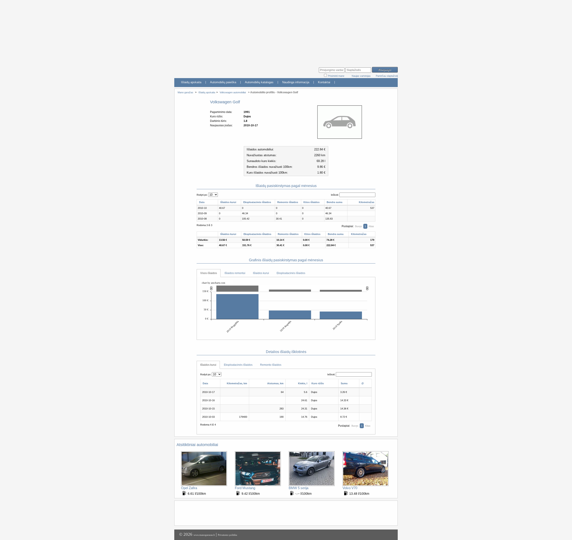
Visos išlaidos (208, 273)
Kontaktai (324, 82)
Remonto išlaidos (287, 202)
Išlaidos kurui (228, 202)
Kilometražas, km (237, 383)
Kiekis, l (302, 383)
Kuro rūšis (317, 383)
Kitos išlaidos (311, 202)
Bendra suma (334, 202)
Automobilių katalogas (259, 82)
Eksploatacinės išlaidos (257, 202)
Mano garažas (185, 92)
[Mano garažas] (207, 70)
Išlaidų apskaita (191, 82)
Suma (344, 383)
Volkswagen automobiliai (233, 92)
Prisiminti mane (336, 76)
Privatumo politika (227, 535)
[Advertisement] (286, 31)
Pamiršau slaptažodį (387, 76)
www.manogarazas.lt (204, 535)
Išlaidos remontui (235, 273)
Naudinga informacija (295, 82)
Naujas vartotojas (361, 76)
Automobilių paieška (223, 82)
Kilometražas (366, 202)
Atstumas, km (275, 383)
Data (201, 202)
